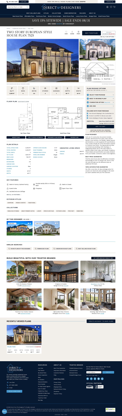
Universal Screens (25, 313)
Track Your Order (42, 398)
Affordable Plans (29, 16)
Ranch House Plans (68, 16)
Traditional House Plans (19, 28)
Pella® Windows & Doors (75, 368)
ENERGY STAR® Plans (44, 393)
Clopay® (65, 285)
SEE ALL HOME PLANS (14, 391)
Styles (46, 13)
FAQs (55, 375)
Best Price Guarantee (59, 368)
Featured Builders (42, 382)
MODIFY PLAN (16, 137)
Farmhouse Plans (41, 16)
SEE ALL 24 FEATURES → (14, 194)
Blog (39, 377)
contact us (110, 1)
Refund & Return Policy (60, 389)
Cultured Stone (73, 370)
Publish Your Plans (43, 391)
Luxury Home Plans (81, 16)
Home (8, 28)
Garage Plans (93, 16)
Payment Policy (58, 393)
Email (10, 387)
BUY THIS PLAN (91, 33)
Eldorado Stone (73, 372)
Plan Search (41, 370)
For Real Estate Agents (44, 386)
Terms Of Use (57, 384)
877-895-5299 (107, 131)
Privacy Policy (57, 382)
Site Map (40, 400)
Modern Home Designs (54, 16)
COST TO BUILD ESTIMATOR (35, 137)
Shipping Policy (58, 387)
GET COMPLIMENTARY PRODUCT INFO (103, 258)
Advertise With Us (43, 395)
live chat (23, 1)
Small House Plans (103, 16)
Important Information (60, 370)
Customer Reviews (59, 372)
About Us (92, 13)
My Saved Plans (42, 372)
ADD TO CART (100, 126)
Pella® (67, 313)
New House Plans (18, 16)
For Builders (41, 379)
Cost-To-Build (41, 388)
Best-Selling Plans (33, 13)
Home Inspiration (70, 13)
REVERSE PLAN (74, 137)
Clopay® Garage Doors (75, 375)
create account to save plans (101, 321)
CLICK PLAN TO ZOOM (23, 101)
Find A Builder (41, 384)
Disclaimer (56, 391)
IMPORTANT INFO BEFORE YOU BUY (96, 90)
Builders (83, 13)
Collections (56, 13)
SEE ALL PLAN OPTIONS (107, 36)
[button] (8, 334)
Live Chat (40, 368)
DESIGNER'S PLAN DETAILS (55, 137)
